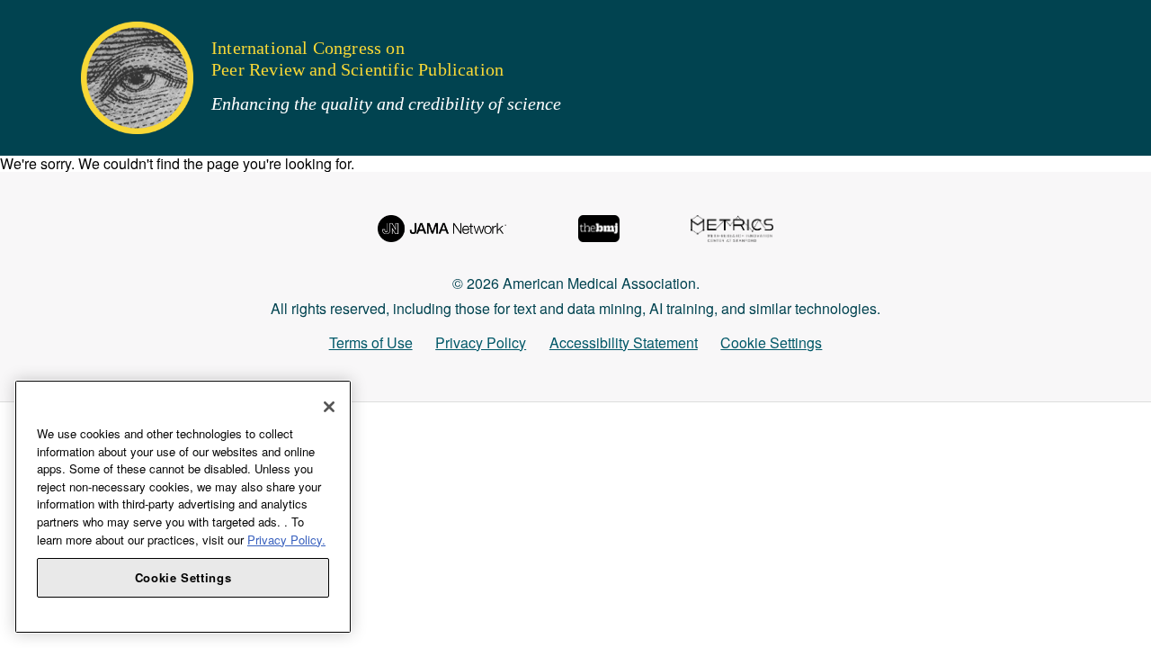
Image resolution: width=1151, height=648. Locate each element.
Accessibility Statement (623, 342)
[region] (183, 507)
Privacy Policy (480, 342)
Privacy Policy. (286, 539)
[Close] (329, 407)
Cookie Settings (771, 342)
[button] (26, 22)
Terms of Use (371, 342)
